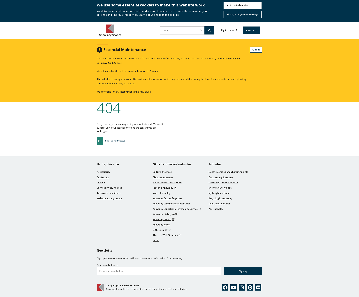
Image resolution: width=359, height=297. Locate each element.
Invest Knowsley (162, 193)
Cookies (101, 182)
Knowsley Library (162, 219)
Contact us (103, 177)
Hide (257, 49)
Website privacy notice (109, 198)
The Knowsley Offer (219, 203)
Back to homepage (115, 140)
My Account (227, 30)
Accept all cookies (239, 5)
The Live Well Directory (165, 235)
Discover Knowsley (163, 177)
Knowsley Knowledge (220, 187)
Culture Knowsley (162, 171)
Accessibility (103, 171)
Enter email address (107, 265)
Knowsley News (161, 224)
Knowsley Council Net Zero (223, 182)
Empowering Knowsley (221, 177)
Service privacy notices (109, 187)
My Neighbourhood (219, 193)
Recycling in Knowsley (220, 198)
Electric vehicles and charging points (228, 171)
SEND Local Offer (162, 230)
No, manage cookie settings (244, 14)
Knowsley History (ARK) (165, 214)
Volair (156, 240)
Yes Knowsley (216, 208)
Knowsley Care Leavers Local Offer (171, 203)
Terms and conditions (108, 193)
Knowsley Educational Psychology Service (175, 208)
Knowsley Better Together (167, 198)
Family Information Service (167, 182)
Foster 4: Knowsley (163, 187)
